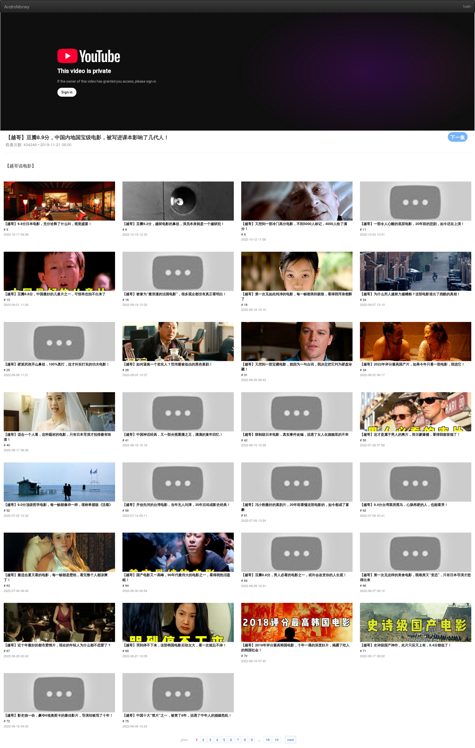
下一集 (457, 136)
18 (268, 739)
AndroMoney (16, 6)
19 (277, 739)
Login (467, 6)
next (290, 739)
